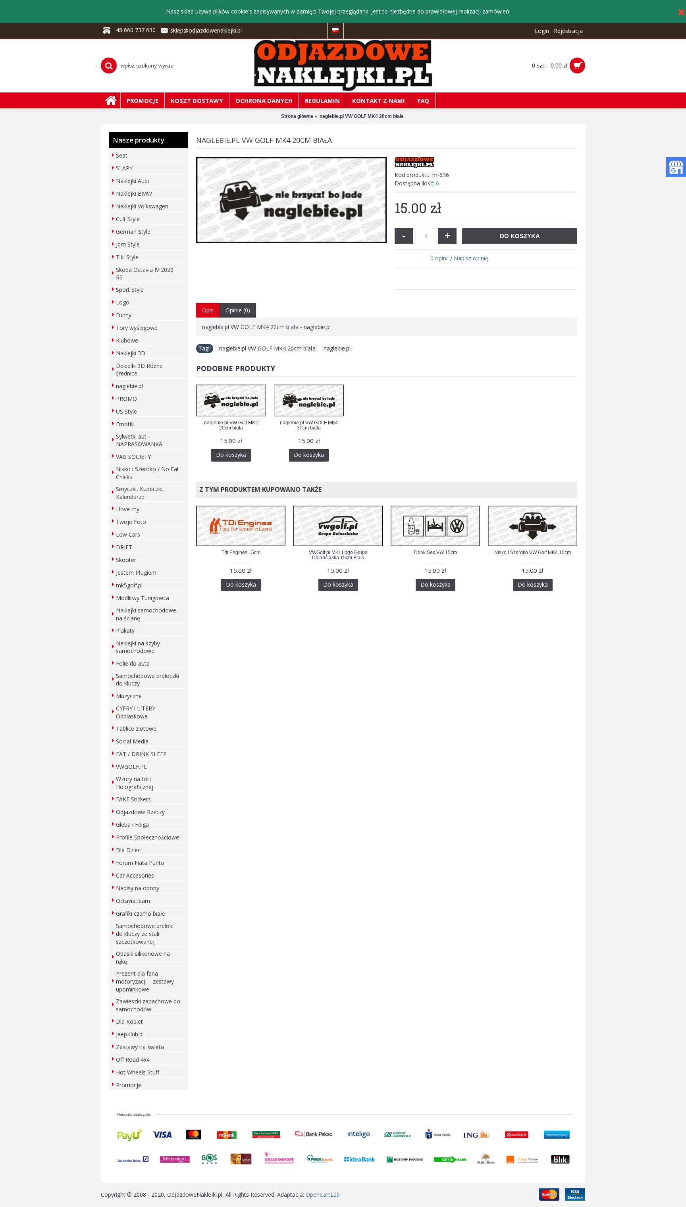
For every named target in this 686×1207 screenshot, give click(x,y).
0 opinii (439, 258)
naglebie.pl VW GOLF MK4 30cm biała (309, 425)
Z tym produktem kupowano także (259, 489)
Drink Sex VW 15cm (435, 552)
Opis (208, 310)
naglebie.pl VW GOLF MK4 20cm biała (267, 348)
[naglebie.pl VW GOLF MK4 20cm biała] (291, 200)
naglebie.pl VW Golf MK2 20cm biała (231, 425)
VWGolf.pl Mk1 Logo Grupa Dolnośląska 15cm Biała (338, 555)
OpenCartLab (323, 1194)
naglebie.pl (337, 348)
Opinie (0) (237, 310)
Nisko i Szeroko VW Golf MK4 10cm (532, 552)
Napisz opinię (471, 258)
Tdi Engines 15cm (241, 552)
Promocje (128, 1085)
